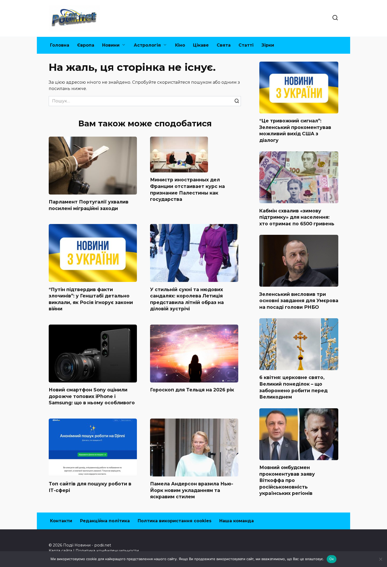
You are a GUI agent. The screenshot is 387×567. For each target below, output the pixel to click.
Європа (85, 45)
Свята (224, 45)
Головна (59, 45)
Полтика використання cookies (174, 520)
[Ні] (380, 559)
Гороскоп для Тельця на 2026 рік (192, 389)
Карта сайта (60, 550)
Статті (246, 45)
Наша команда (236, 520)
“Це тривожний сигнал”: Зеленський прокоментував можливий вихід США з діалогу (295, 130)
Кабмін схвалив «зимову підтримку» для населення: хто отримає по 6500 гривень (296, 217)
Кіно (180, 45)
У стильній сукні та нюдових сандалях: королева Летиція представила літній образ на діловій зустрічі (187, 298)
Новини (111, 45)
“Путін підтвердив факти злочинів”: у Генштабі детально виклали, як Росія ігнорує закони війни (91, 298)
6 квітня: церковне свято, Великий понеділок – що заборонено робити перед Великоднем (293, 387)
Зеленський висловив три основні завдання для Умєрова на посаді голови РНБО (298, 300)
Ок (331, 559)
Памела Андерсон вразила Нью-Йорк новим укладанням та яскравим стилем (191, 490)
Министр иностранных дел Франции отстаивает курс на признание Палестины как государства (187, 189)
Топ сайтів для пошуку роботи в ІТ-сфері (90, 487)
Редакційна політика (105, 520)
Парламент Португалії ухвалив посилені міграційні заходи (88, 205)
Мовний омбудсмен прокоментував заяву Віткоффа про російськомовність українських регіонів (287, 480)
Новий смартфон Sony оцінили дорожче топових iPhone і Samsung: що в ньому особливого (92, 396)
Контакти (61, 520)
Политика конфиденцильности (107, 550)
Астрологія (147, 45)
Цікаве (201, 45)
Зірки (267, 45)
